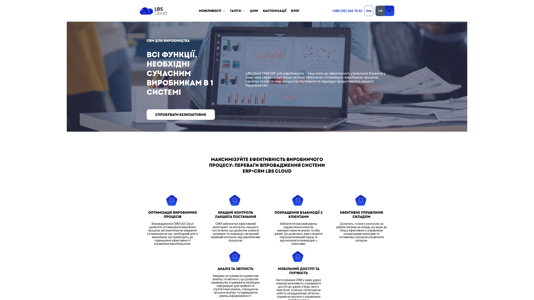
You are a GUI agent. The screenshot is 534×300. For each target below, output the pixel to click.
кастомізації (274, 11)
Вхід (369, 10)
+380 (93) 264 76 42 (347, 11)
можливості (210, 11)
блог (295, 11)
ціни (254, 11)
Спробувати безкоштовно (180, 115)
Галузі (235, 11)
